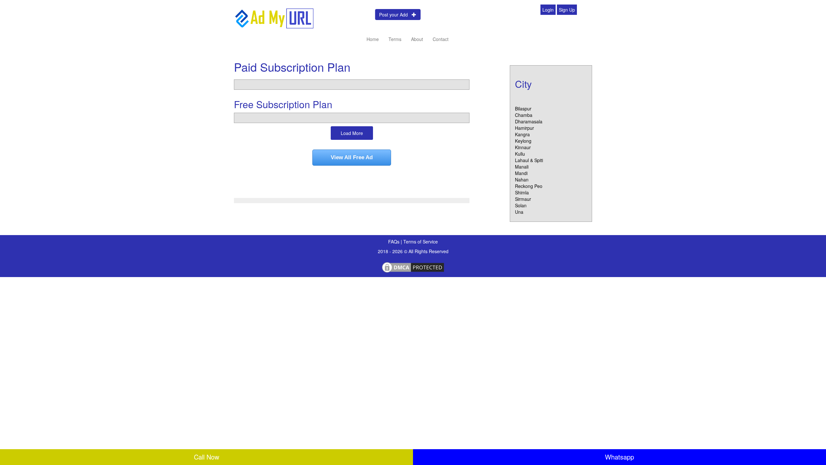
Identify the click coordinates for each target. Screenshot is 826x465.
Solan (521, 205)
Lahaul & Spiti (529, 160)
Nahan (522, 179)
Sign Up (567, 9)
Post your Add (395, 14)
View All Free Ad (352, 157)
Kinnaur (523, 147)
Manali (522, 166)
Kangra (522, 134)
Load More (352, 133)
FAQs (394, 241)
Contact (440, 39)
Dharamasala (528, 121)
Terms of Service (420, 241)
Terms (394, 39)
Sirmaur (523, 199)
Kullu (520, 153)
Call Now (206, 456)
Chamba (523, 115)
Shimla (522, 192)
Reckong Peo (528, 186)
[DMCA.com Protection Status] (413, 266)
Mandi (521, 173)
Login (548, 9)
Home (373, 39)
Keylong (523, 141)
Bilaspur (523, 108)
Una (519, 212)
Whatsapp (619, 456)
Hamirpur (524, 128)
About (417, 39)
